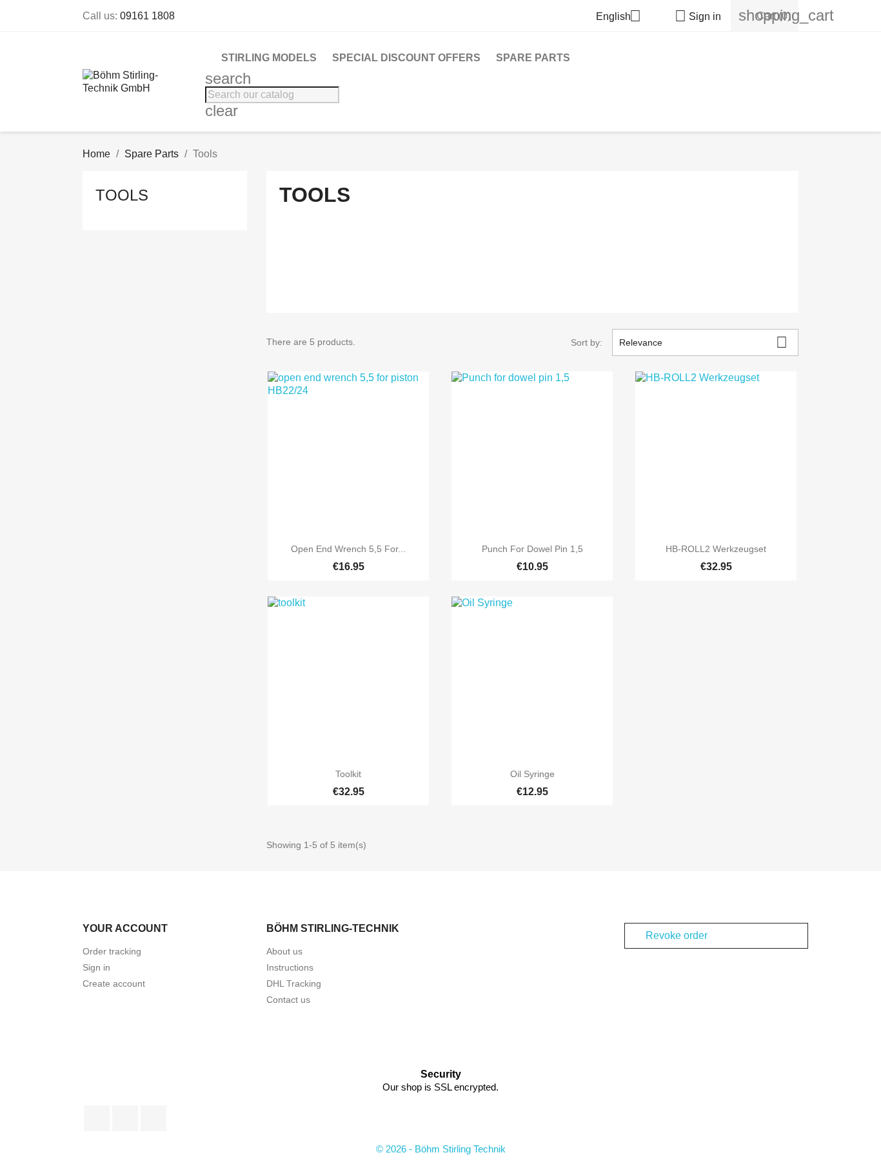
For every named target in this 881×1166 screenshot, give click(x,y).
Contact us (288, 999)
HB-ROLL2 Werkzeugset (716, 549)
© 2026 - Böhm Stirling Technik (441, 1148)
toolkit (348, 774)
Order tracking (112, 951)
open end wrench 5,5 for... (348, 549)
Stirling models (269, 57)
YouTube (125, 1118)
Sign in (96, 967)
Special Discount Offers (406, 57)
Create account (114, 983)
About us (284, 951)
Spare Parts (533, 57)
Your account (125, 928)
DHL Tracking (293, 983)
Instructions (289, 967)
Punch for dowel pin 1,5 (532, 549)
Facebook (97, 1118)
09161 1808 (147, 15)
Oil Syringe (532, 774)
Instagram (153, 1118)
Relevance (703, 342)
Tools (121, 195)
